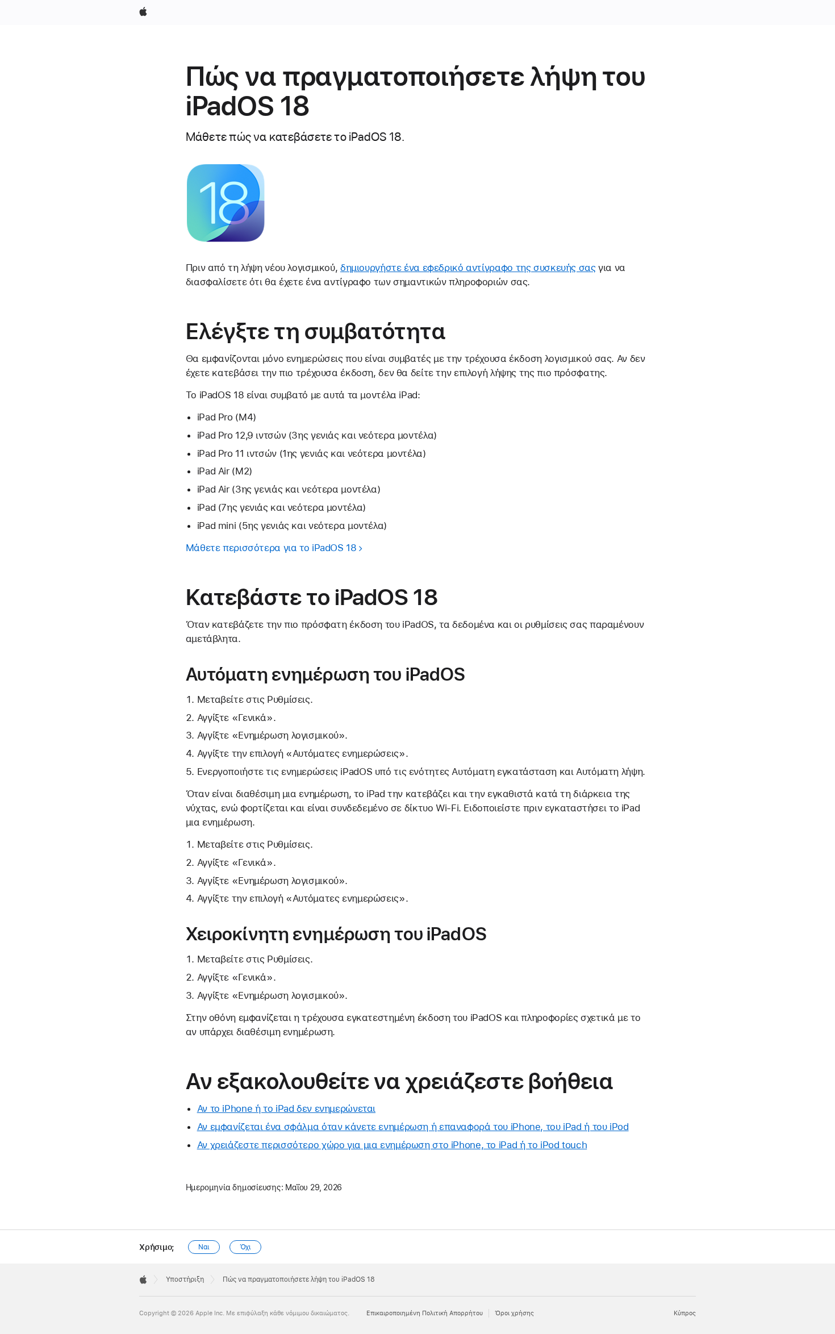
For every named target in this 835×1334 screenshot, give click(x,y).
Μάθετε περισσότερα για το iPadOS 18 (271, 547)
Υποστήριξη (185, 1279)
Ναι (204, 1247)
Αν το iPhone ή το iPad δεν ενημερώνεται (286, 1108)
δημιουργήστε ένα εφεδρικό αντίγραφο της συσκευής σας (468, 267)
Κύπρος (685, 1313)
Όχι (246, 1247)
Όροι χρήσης (514, 1313)
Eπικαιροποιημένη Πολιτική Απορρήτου (424, 1313)
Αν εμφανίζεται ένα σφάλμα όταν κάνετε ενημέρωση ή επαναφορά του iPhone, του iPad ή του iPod (413, 1126)
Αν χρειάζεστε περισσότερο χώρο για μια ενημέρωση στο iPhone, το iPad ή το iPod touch (392, 1144)
